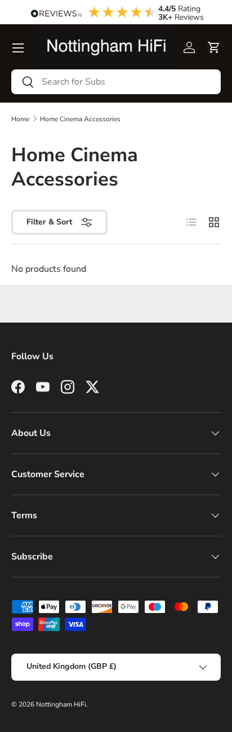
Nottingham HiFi (61, 704)
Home (20, 119)
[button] (214, 47)
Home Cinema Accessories (80, 119)
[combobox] (116, 81)
